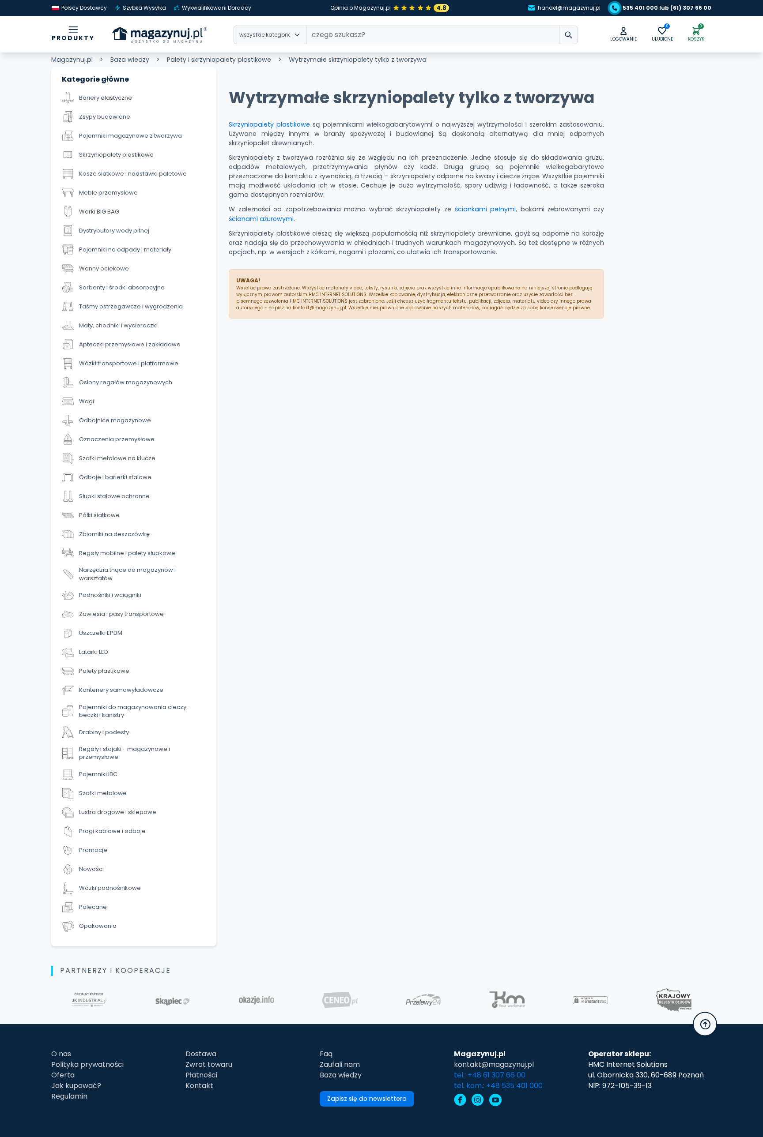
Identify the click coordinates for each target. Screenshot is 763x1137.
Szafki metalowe (103, 793)
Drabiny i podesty (104, 732)
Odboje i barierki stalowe (115, 477)
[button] (623, 34)
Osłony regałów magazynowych (125, 382)
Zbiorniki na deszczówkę (114, 534)
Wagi (86, 401)
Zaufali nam (340, 1064)
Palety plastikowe (104, 671)
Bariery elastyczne (105, 98)
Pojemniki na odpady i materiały (125, 249)
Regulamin (69, 1096)
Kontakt (199, 1086)
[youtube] (495, 1101)
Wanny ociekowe (104, 268)
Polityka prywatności (87, 1064)
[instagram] (478, 1101)
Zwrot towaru (208, 1064)
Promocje (93, 850)
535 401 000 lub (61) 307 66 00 (667, 7)
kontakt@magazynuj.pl (494, 1064)
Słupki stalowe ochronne (114, 496)
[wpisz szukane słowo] (568, 35)
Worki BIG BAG (99, 211)
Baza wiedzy (129, 59)
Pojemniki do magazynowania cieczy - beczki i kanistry (135, 711)
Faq (326, 1054)
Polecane (93, 907)
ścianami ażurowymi (261, 218)
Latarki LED (93, 652)
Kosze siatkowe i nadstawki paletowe (133, 173)
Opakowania (98, 926)
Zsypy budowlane (104, 117)
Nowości (91, 869)
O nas (61, 1054)
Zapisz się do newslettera (367, 1098)
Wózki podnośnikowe (110, 888)
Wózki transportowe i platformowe (128, 363)
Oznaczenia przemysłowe (117, 439)
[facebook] (460, 1101)
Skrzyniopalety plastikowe (116, 154)
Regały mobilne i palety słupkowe (127, 553)
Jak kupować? (76, 1086)
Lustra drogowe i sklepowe (117, 812)
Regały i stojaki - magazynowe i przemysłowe (124, 753)
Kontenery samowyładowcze (121, 690)
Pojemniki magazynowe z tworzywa (130, 135)
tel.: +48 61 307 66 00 (489, 1075)
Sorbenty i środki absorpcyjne (122, 287)
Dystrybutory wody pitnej (114, 230)
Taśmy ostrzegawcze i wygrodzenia (131, 306)
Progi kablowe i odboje (112, 831)
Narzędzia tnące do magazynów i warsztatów (127, 574)
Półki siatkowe (99, 515)
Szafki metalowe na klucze (117, 458)
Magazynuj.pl (72, 59)
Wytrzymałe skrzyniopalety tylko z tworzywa (358, 59)
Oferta (63, 1075)
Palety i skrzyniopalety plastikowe (219, 59)
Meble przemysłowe (108, 192)
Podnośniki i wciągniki (110, 595)
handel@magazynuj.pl (569, 7)
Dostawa (200, 1054)
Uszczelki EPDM (100, 633)
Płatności (201, 1075)
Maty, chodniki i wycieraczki (118, 325)
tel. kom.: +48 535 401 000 (498, 1086)
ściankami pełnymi (485, 209)
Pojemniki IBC (98, 774)
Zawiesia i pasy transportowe (121, 614)
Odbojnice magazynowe (115, 420)
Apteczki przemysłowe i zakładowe (130, 344)
